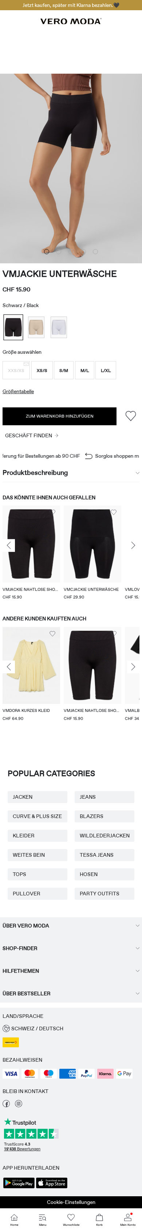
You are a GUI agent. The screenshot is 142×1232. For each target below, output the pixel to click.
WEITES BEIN (29, 855)
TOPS (19, 874)
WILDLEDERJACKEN (104, 835)
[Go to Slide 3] (71, 251)
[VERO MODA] (71, 22)
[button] (16, 370)
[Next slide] (133, 545)
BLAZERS (91, 816)
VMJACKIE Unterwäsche (60, 274)
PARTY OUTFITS (99, 893)
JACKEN (22, 797)
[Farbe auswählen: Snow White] (59, 327)
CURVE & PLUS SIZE (37, 816)
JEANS (88, 797)
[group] (31, 553)
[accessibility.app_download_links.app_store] (51, 1187)
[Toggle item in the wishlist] (130, 416)
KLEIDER (24, 835)
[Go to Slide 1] (46, 251)
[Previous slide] (9, 545)
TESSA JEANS (97, 855)
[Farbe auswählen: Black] (13, 327)
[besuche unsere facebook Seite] (6, 1105)
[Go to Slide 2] (58, 251)
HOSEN (89, 874)
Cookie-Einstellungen (71, 1202)
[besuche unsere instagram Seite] (18, 1105)
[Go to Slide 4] (83, 251)
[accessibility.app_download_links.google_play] (19, 1187)
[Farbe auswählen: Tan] (36, 327)
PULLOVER (26, 893)
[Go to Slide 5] (95, 251)
